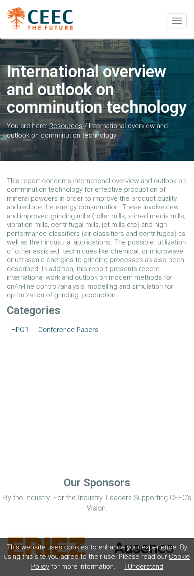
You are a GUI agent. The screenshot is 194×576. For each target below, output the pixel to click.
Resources (66, 126)
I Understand (144, 566)
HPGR (19, 330)
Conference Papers (68, 330)
